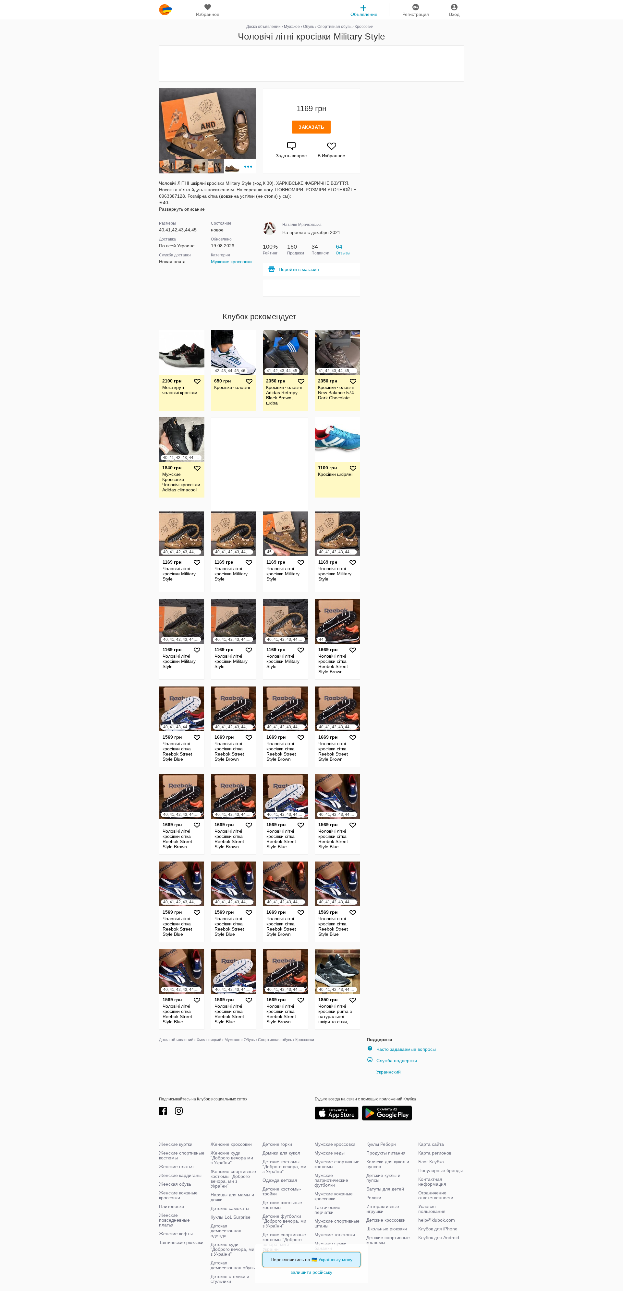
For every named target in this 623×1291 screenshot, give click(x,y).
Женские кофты (176, 1233)
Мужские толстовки (334, 1234)
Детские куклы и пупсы (383, 1178)
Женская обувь (175, 1184)
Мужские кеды (329, 1153)
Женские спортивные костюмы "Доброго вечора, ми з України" (233, 1179)
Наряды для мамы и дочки (232, 1197)
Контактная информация (432, 1182)
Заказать (311, 127)
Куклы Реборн (381, 1144)
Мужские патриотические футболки (331, 1180)
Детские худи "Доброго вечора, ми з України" (232, 1249)
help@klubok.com (436, 1220)
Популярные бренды (440, 1170)
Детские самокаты (230, 1208)
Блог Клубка (431, 1161)
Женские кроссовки (231, 1144)
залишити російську (311, 1272)
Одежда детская (280, 1180)
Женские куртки (175, 1144)
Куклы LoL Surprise (230, 1217)
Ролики (373, 1197)
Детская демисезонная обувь (233, 1265)
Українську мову (335, 1259)
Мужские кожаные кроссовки (333, 1196)
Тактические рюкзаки (181, 1242)
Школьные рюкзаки (386, 1228)
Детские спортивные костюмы (388, 1240)
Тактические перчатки (327, 1210)
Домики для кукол (281, 1153)
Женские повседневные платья (174, 1220)
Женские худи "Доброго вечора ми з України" (232, 1157)
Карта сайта (431, 1144)
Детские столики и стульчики (230, 1279)
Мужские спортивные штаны (337, 1223)
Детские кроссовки (386, 1220)
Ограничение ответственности (435, 1195)
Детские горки (277, 1144)
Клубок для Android (438, 1237)
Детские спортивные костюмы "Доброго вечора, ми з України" (284, 1242)
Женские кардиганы (180, 1175)
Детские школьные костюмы (282, 1205)
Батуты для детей (385, 1188)
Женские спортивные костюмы (181, 1155)
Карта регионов (434, 1153)
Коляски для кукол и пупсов (387, 1164)
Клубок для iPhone (438, 1228)
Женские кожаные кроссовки (178, 1195)
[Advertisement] (311, 63)
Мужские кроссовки (231, 261)
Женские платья (176, 1166)
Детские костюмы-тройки (282, 1191)
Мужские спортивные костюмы (337, 1164)
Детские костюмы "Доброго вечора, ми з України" (284, 1166)
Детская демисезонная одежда (226, 1230)
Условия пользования (432, 1209)
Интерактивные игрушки (382, 1209)
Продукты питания (386, 1153)
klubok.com (165, 9)
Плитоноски (171, 1206)
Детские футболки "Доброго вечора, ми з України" (284, 1221)
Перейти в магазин (299, 269)
